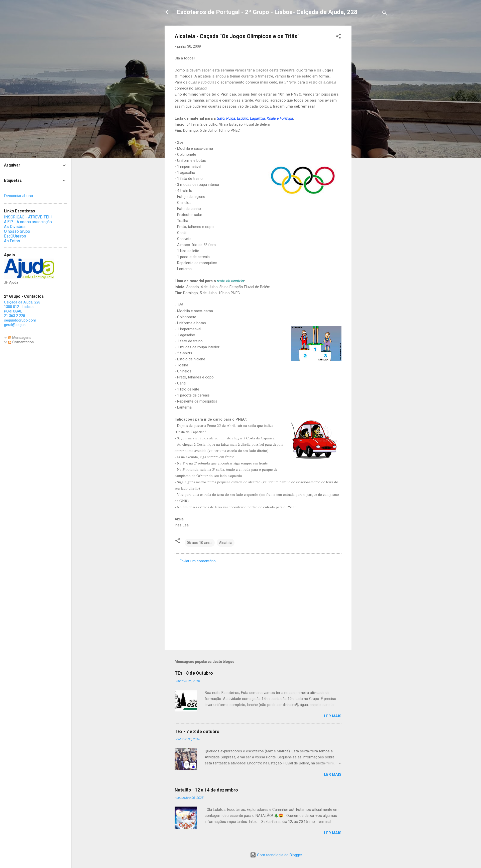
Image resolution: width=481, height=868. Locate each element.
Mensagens (21, 337)
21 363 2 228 (14, 315)
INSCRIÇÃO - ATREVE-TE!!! (28, 217)
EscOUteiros (15, 236)
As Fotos (12, 241)
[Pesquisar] (385, 13)
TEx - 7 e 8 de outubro (197, 731)
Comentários (22, 342)
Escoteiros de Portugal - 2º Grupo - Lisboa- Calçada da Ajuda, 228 (267, 12)
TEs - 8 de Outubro (194, 673)
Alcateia (225, 542)
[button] (338, 37)
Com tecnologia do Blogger (279, 855)
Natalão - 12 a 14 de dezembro (206, 790)
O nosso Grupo (17, 231)
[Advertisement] (371, 101)
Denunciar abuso (18, 195)
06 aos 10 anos (199, 542)
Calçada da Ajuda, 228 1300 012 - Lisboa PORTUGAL (22, 306)
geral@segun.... (16, 325)
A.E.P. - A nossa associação (28, 221)
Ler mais (332, 716)
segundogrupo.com (20, 320)
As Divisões (15, 226)
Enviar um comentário (198, 561)
